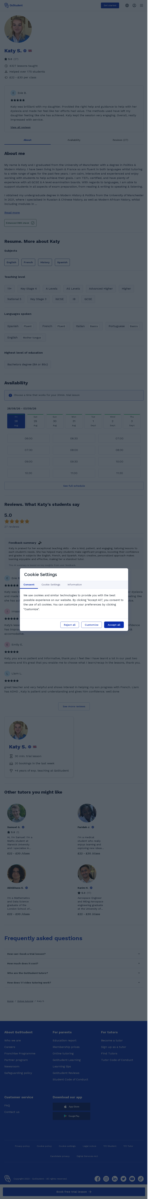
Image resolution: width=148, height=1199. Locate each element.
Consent (28, 584)
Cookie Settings (51, 584)
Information (75, 584)
